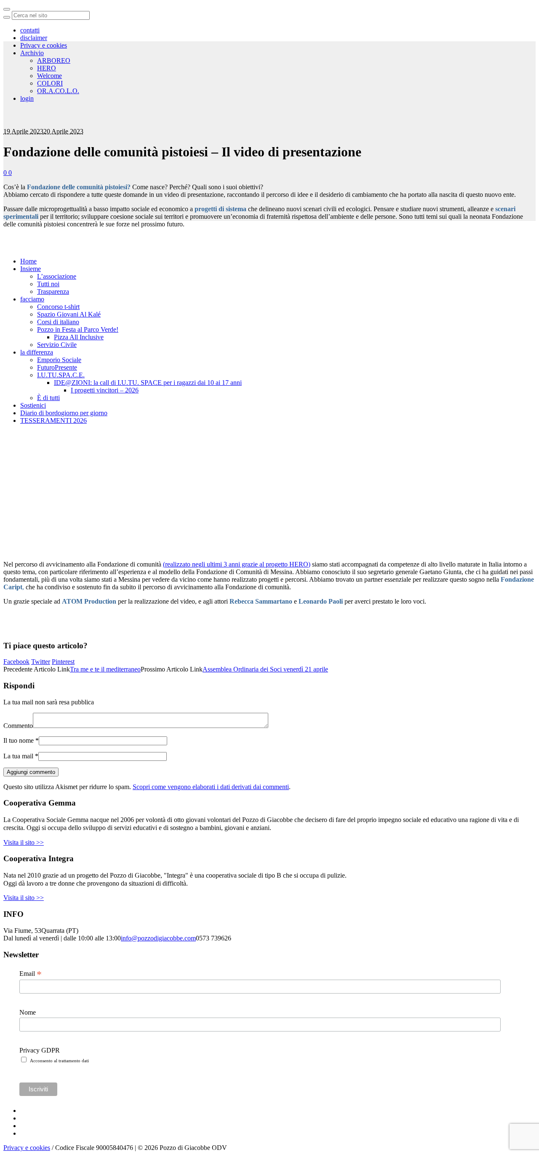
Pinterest (63, 661)
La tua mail (20, 756)
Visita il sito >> (23, 842)
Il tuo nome (21, 740)
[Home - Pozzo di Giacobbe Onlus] (63, 97)
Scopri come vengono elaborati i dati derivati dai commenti (211, 786)
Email (30, 973)
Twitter (40, 661)
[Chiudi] (6, 9)
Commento (18, 725)
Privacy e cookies (26, 1147)
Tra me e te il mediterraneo (105, 669)
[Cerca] (6, 17)
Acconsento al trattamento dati (59, 1060)
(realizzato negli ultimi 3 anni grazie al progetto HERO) (236, 564)
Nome (27, 1012)
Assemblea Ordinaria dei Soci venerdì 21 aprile (265, 669)
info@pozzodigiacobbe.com (158, 938)
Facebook (16, 661)
